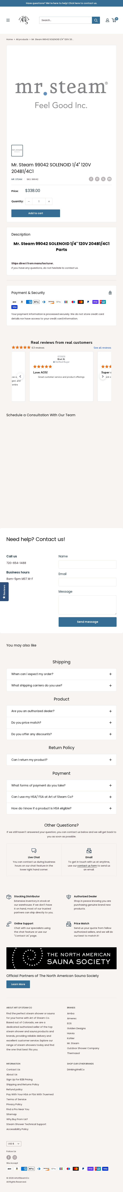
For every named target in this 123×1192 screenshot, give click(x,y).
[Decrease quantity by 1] (28, 201)
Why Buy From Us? (17, 1119)
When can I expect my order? (32, 674)
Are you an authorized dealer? (32, 711)
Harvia (70, 1033)
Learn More (18, 984)
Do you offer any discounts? (31, 734)
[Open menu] (8, 20)
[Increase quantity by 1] (49, 201)
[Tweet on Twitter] (103, 179)
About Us (11, 1074)
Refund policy (14, 1089)
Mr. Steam (16, 179)
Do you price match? (26, 723)
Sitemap (11, 1114)
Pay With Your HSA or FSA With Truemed (29, 1094)
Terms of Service (16, 1099)
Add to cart (35, 213)
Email (62, 574)
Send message (87, 622)
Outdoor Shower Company (83, 1048)
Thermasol (73, 1053)
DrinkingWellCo (76, 1069)
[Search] (96, 20)
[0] (114, 20)
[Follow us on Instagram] (14, 1157)
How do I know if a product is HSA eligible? (41, 808)
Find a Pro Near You (17, 1109)
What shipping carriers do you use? (36, 685)
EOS (69, 1023)
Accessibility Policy (17, 1129)
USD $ (11, 1143)
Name (63, 556)
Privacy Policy (14, 1104)
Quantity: (17, 201)
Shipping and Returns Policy (22, 1084)
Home (9, 39)
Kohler (70, 1038)
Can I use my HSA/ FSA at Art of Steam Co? (42, 797)
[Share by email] (109, 179)
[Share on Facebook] (91, 179)
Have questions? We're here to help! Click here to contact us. (61, 3)
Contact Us (13, 1069)
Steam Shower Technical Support (26, 1124)
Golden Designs (76, 1028)
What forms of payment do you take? (38, 785)
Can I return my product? (29, 760)
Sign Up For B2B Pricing (19, 1079)
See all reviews (102, 348)
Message (65, 591)
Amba (70, 1013)
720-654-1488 (16, 563)
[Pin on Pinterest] (97, 179)
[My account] (107, 20)
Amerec (72, 1018)
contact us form (87, 865)
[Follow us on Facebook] (8, 1157)
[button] (20, 376)
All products (22, 39)
